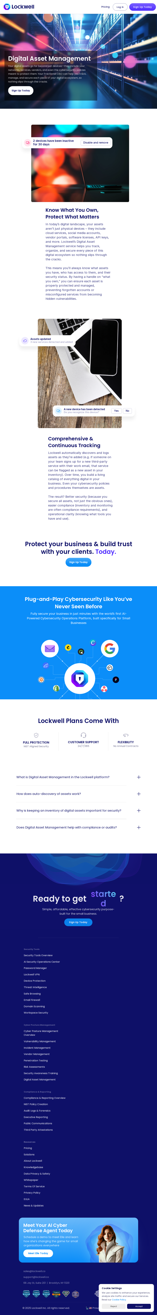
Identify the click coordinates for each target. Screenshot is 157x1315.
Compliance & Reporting (37, 1091)
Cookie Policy (119, 1299)
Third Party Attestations (38, 1130)
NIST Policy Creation (36, 1104)
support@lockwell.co (36, 1277)
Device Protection (35, 981)
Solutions (29, 1154)
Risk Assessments (34, 1067)
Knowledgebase (33, 1167)
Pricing (105, 7)
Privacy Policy (32, 1192)
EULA (27, 1199)
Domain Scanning (34, 1006)
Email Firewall (32, 1000)
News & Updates (34, 1205)
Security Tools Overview (38, 955)
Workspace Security (36, 1012)
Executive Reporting (36, 1117)
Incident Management (37, 1048)
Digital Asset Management (40, 1079)
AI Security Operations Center (42, 962)
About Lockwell (33, 1161)
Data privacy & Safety (37, 1173)
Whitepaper (31, 1180)
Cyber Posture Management (39, 1025)
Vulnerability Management (40, 1041)
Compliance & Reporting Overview (44, 1098)
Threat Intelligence (35, 987)
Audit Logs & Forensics (37, 1110)
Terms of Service (34, 1186)
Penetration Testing (36, 1060)
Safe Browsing (32, 993)
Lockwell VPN (32, 974)
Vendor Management (37, 1054)
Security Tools (32, 949)
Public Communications (38, 1123)
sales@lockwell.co (34, 1271)
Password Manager (35, 968)
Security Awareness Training (41, 1073)
